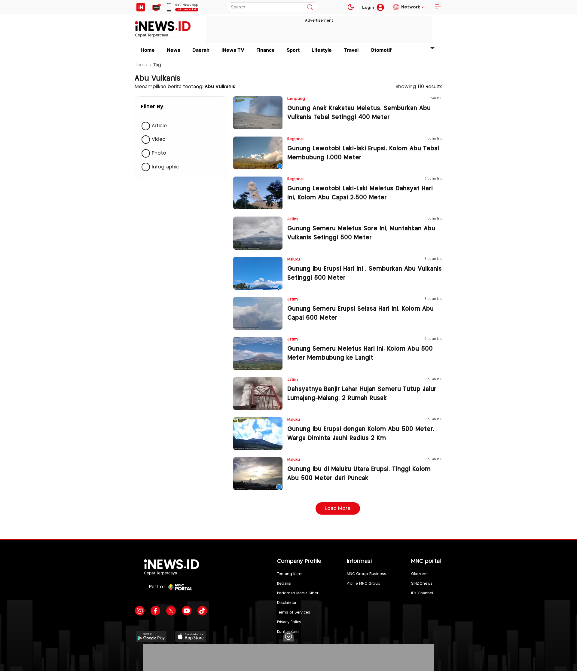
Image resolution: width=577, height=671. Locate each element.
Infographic (165, 167)
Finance (265, 50)
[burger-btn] (437, 7)
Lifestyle (322, 50)
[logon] (141, 7)
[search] (310, 7)
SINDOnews (421, 583)
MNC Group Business (366, 574)
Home (148, 50)
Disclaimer (286, 603)
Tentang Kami (289, 574)
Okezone (419, 574)
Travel (351, 50)
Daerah (200, 50)
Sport (293, 50)
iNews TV (232, 50)
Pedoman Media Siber (297, 593)
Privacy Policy (289, 622)
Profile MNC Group (363, 583)
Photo (159, 153)
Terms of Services (293, 612)
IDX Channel (422, 593)
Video (159, 139)
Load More (337, 508)
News (173, 50)
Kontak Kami (288, 631)
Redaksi (284, 583)
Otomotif (381, 50)
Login (368, 7)
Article (159, 126)
